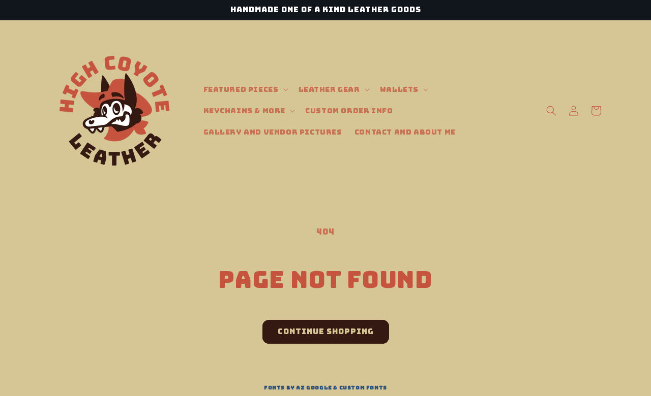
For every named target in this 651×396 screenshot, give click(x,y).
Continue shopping (326, 331)
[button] (244, 89)
